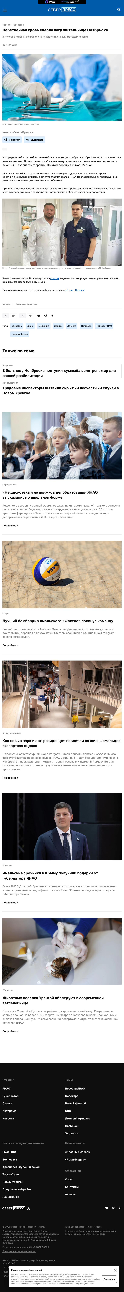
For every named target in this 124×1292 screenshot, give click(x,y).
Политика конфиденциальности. (19, 1251)
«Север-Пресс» (74, 290)
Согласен (109, 1279)
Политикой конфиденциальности (79, 1283)
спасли (54, 278)
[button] (62, 234)
